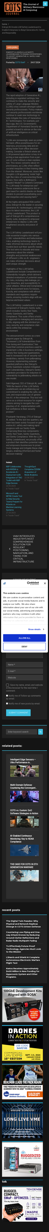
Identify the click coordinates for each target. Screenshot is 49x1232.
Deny (24, 646)
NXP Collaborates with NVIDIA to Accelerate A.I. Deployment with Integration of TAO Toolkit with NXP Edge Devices (14, 474)
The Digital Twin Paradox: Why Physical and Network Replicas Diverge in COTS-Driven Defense (23, 924)
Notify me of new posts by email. (24, 703)
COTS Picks (12, 47)
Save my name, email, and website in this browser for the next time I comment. (24, 688)
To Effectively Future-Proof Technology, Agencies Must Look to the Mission (23, 949)
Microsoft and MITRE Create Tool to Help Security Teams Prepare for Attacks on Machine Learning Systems (14, 501)
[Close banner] (45, 583)
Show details (34, 629)
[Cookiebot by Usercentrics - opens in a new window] (29, 583)
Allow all (24, 638)
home (4, 24)
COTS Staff (20, 62)
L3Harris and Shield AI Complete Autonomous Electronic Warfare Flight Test (23, 960)
